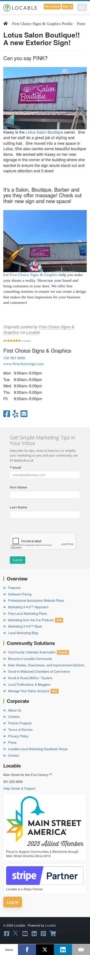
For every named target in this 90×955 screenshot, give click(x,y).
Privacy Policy (18, 736)
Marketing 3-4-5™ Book (24, 626)
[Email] (81, 949)
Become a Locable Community (29, 658)
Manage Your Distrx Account (28, 691)
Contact (13, 755)
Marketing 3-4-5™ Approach (27, 607)
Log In (13, 902)
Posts (81, 23)
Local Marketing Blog (22, 632)
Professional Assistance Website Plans (35, 600)
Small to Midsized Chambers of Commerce (38, 671)
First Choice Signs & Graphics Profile (42, 23)
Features (14, 587)
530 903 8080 (14, 358)
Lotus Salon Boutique (44, 132)
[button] (82, 7)
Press (12, 742)
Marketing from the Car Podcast (30, 620)
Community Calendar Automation (31, 652)
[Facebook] (27, 949)
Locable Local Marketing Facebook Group (37, 748)
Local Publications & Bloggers (28, 684)
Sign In (67, 6)
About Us (14, 710)
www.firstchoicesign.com (23, 364)
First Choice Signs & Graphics (34, 275)
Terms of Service (20, 729)
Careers (13, 716)
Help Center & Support (19, 788)
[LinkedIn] (63, 949)
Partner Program (19, 723)
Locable (33, 332)
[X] (45, 949)
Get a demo (52, 6)
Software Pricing (19, 594)
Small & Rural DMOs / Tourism (29, 678)
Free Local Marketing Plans (27, 613)
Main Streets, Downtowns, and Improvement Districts (45, 665)
